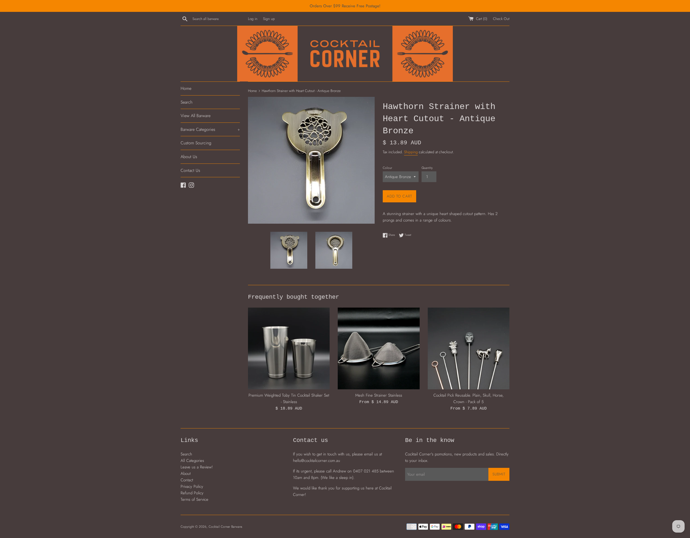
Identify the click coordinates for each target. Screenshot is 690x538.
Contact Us (190, 170)
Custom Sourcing (196, 143)
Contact (187, 480)
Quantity (427, 167)
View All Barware (196, 116)
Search (186, 102)
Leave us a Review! (197, 467)
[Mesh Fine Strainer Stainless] (378, 348)
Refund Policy (192, 493)
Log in (252, 18)
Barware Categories (210, 129)
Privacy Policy (192, 486)
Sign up (269, 18)
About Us (189, 157)
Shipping (411, 152)
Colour (387, 167)
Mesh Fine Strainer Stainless (378, 395)
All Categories (192, 461)
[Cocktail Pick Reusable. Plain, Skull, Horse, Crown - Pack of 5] (468, 348)
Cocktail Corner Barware (225, 526)
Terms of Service (194, 499)
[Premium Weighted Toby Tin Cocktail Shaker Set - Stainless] (289, 348)
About (186, 473)
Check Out (501, 18)
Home (186, 88)
